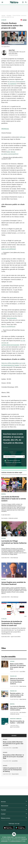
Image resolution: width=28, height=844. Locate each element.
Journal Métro (22, 671)
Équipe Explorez (15, 774)
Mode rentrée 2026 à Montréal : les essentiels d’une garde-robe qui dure (18, 666)
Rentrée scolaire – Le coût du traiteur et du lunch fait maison (16, 695)
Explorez (12, 661)
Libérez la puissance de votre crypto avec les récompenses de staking (12, 769)
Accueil (3, 15)
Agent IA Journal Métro (15, 636)
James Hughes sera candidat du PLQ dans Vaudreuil (13, 583)
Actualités (9, 15)
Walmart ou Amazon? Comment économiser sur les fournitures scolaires (17, 681)
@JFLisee (22, 137)
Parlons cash (13, 676)
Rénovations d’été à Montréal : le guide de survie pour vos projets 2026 (13, 756)
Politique (3, 538)
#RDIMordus (5, 128)
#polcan (13, 152)
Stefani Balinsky (23, 686)
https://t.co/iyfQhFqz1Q (8, 326)
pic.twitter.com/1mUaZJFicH (9, 154)
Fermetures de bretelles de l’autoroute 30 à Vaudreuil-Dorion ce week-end (11, 623)
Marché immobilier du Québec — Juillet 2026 (17, 722)
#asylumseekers (12, 318)
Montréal (3, 494)
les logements (12, 83)
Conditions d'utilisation (15, 841)
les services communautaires (16, 81)
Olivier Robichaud (14, 557)
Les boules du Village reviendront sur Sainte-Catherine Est (14, 543)
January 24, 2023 (6, 159)
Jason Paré (12, 50)
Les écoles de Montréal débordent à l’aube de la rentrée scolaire (13, 498)
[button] (2, 2)
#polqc (8, 152)
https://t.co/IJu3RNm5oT (8, 249)
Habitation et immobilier (15, 718)
